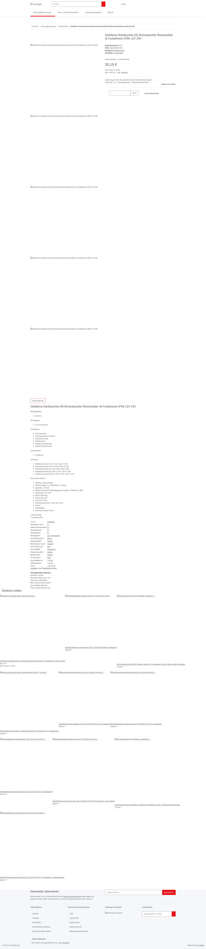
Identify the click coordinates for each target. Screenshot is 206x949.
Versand (124, 72)
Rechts (50, 541)
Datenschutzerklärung (72, 896)
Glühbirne (51, 549)
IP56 (49, 557)
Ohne (49, 538)
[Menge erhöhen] (132, 98)
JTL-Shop (200, 945)
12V (48, 544)
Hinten (50, 552)
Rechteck (50, 522)
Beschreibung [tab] (38, 400)
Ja (48, 524)
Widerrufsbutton (39, 939)
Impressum (74, 918)
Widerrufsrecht (76, 927)
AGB (71, 913)
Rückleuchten (119, 50)
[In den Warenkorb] (174, 913)
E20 (48, 546)
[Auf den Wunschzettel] (37, 41)
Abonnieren (169, 892)
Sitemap (35, 918)
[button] (113, 4)
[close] (32, 36)
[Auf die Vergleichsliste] (32, 41)
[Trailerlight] (36, 4)
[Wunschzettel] (117, 4)
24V (51, 544)
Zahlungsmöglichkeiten (41, 931)
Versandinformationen (41, 927)
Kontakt (35, 913)
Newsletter (36, 922)
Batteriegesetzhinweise (79, 931)
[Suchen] (103, 4)
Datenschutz (75, 922)
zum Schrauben (53, 535)
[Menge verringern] (107, 93)
